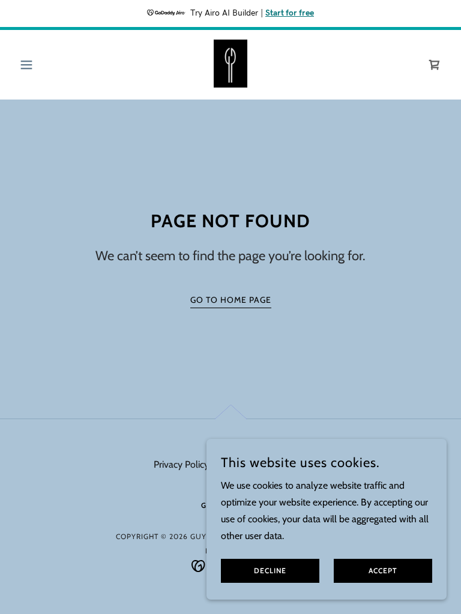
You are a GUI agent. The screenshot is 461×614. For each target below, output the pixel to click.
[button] (46, 65)
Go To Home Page (230, 299)
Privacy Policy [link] (181, 464)
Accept (383, 571)
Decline (270, 571)
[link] (230, 64)
